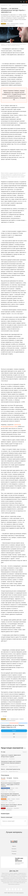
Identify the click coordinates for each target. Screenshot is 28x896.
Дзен (14, 733)
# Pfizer (8, 23)
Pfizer (10, 5)
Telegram (14, 730)
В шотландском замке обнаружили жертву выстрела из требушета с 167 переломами (10, 795)
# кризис (3, 789)
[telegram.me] (18, 889)
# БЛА (16, 788)
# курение (21, 23)
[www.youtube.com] (12, 889)
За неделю (9, 778)
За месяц (15, 778)
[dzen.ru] (15, 889)
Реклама (14, 853)
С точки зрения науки (5, 788)
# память (3, 809)
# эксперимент (9, 809)
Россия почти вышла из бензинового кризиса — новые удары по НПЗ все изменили (10, 784)
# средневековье (4, 800)
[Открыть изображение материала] (14, 35)
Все (25, 748)
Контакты (14, 848)
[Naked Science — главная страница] (6, 2)
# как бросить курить (14, 23)
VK (14, 736)
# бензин (12, 788)
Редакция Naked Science (13, 766)
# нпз (7, 789)
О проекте (14, 851)
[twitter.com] (7, 889)
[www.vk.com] (10, 889)
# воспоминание (9, 808)
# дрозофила (16, 808)
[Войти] (26, 1)
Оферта (14, 846)
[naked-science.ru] (21, 889)
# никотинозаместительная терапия (8, 25)
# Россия (11, 789)
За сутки (3, 778)
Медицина (3, 23)
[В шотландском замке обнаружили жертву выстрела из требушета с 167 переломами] (25, 795)
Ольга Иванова (12, 758)
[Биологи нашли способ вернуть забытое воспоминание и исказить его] (25, 806)
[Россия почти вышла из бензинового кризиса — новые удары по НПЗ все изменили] (25, 784)
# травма (10, 800)
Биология (3, 808)
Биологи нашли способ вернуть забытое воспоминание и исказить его (11, 805)
